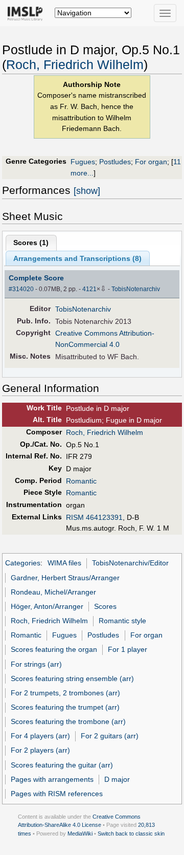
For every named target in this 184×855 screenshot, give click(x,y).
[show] (87, 191)
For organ (151, 162)
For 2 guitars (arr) (110, 736)
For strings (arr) (36, 664)
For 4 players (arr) (40, 736)
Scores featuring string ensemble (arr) (72, 678)
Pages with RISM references (57, 794)
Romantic (81, 481)
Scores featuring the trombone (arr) (68, 721)
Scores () (31, 242)
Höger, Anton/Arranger (47, 606)
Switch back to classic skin (131, 833)
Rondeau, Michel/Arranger (53, 592)
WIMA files (64, 563)
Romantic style (122, 621)
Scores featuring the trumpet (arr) (65, 707)
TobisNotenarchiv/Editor (130, 563)
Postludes (115, 162)
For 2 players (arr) (40, 750)
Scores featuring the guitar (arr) (62, 765)
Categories (22, 563)
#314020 (21, 289)
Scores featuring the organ (54, 649)
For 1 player (127, 649)
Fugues (83, 162)
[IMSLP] (27, 13)
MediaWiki (80, 833)
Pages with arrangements (52, 779)
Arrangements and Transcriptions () (77, 258)
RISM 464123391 (94, 517)
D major (117, 779)
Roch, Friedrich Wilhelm (75, 65)
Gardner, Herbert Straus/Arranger (65, 578)
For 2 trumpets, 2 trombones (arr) (65, 693)
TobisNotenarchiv (135, 289)
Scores (105, 606)
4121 (89, 289)
